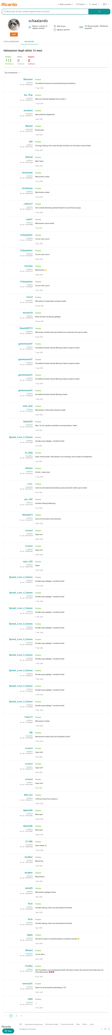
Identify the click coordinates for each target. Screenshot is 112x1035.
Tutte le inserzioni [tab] (11, 42)
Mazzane (28, 79)
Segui (14, 34)
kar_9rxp (28, 95)
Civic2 (30, 297)
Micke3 (29, 950)
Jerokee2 (28, 110)
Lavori (92, 1024)
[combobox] (45, 11)
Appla (30, 934)
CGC (20, 1024)
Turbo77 (28, 717)
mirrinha (28, 266)
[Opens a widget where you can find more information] (8, 1031)
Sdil (31, 141)
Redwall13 (27, 515)
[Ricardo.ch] (9, 4)
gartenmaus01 (25, 343)
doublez (29, 857)
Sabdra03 (28, 421)
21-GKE (29, 841)
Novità (85, 1024)
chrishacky (27, 172)
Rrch (30, 903)
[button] (66, 4)
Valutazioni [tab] (29, 42)
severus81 (27, 983)
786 (31, 732)
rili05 (30, 999)
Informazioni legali (51, 1024)
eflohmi (29, 468)
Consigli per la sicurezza (27, 1029)
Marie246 (28, 810)
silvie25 (29, 888)
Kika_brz (28, 795)
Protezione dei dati (67, 1024)
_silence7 (28, 203)
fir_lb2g (29, 452)
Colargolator (26, 235)
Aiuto (78, 1024)
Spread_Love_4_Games (21, 437)
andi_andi (28, 406)
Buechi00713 (26, 328)
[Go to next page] (21, 1016)
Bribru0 (29, 157)
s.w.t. (30, 483)
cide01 (29, 219)
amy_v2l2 (28, 561)
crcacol (29, 530)
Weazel (29, 126)
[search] (99, 11)
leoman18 (28, 312)
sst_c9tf (28, 499)
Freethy (29, 966)
